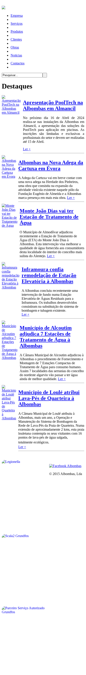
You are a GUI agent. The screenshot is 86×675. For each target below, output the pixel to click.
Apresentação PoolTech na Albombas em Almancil (53, 105)
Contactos (17, 63)
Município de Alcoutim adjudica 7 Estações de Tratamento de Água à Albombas (46, 337)
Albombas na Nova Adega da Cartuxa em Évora (50, 165)
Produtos (17, 31)
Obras (15, 47)
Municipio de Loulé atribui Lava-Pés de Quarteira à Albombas (49, 398)
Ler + (27, 149)
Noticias (16, 55)
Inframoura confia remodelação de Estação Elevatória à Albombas (49, 275)
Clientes (16, 39)
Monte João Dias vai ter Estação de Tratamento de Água (49, 217)
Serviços (16, 23)
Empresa (17, 15)
